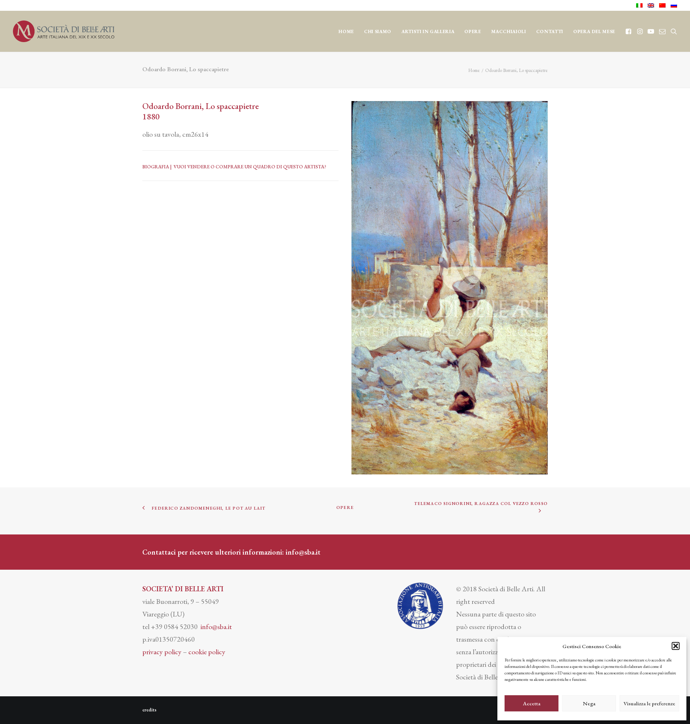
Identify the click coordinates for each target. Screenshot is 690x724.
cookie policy (206, 651)
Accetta (531, 703)
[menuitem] (640, 5)
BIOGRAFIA (155, 167)
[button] (675, 646)
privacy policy (161, 651)
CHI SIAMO (377, 31)
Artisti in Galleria (427, 31)
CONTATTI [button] (549, 31)
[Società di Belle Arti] (63, 31)
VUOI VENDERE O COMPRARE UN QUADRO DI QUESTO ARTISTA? (250, 167)
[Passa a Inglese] (651, 5)
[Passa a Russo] (672, 5)
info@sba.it (303, 552)
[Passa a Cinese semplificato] (662, 5)
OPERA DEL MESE (594, 31)
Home (346, 31)
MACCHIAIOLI (508, 31)
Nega (589, 703)
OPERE (472, 31)
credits (149, 710)
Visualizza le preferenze (649, 703)
